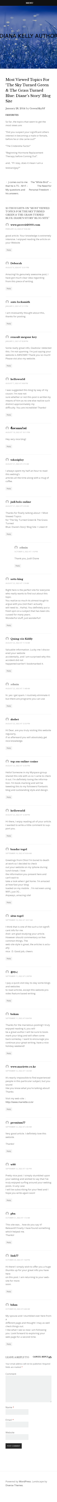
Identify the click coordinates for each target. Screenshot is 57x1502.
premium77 (18, 1122)
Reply (9, 250)
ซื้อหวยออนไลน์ (19, 428)
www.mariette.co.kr (23, 1066)
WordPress (25, 1481)
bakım (15, 1014)
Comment (11, 1373)
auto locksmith (20, 302)
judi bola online (21, 502)
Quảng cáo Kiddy (22, 638)
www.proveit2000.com (25, 224)
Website (10, 1432)
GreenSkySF (37, 108)
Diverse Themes (14, 1485)
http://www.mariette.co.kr (19, 1102)
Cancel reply (40, 1357)
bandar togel (19, 849)
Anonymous (49, 1357)
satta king (17, 579)
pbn (13, 1213)
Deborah (16, 263)
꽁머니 (14, 972)
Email (10, 1419)
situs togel (17, 916)
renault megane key (24, 337)
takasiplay (17, 459)
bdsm (14, 1304)
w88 (13, 1164)
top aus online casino (24, 761)
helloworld (18, 379)
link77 (14, 1255)
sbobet (15, 719)
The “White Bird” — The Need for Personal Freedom (40, 186)
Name (10, 1407)
